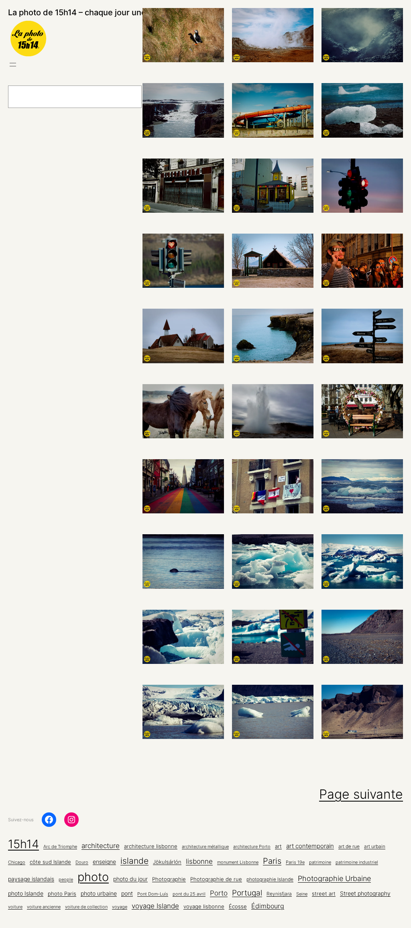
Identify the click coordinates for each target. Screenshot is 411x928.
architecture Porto (252, 846)
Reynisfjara (279, 894)
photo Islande (25, 893)
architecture (100, 846)
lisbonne (199, 861)
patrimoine (320, 862)
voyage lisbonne (203, 906)
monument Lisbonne (237, 862)
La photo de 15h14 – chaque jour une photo (89, 12)
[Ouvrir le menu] (13, 64)
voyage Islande (155, 906)
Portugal (247, 892)
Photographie (169, 879)
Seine (301, 894)
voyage (119, 907)
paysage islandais (31, 879)
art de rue (349, 846)
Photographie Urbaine (334, 878)
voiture (15, 907)
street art (324, 894)
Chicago (16, 862)
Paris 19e (295, 862)
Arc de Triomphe (60, 846)
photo (93, 877)
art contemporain (310, 846)
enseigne (104, 862)
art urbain (374, 846)
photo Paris (62, 894)
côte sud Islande (50, 862)
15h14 (23, 844)
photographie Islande (269, 879)
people (66, 879)
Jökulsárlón (167, 862)
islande (134, 860)
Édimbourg (267, 906)
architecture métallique (205, 846)
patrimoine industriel (357, 862)
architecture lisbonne (150, 846)
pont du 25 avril (189, 894)
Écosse (238, 906)
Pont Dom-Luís (152, 894)
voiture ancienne (44, 907)
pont (127, 893)
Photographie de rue (216, 879)
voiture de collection (86, 907)
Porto (219, 893)
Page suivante (361, 794)
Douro (81, 862)
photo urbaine (99, 893)
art (278, 846)
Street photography (365, 893)
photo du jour (130, 879)
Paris (272, 861)
